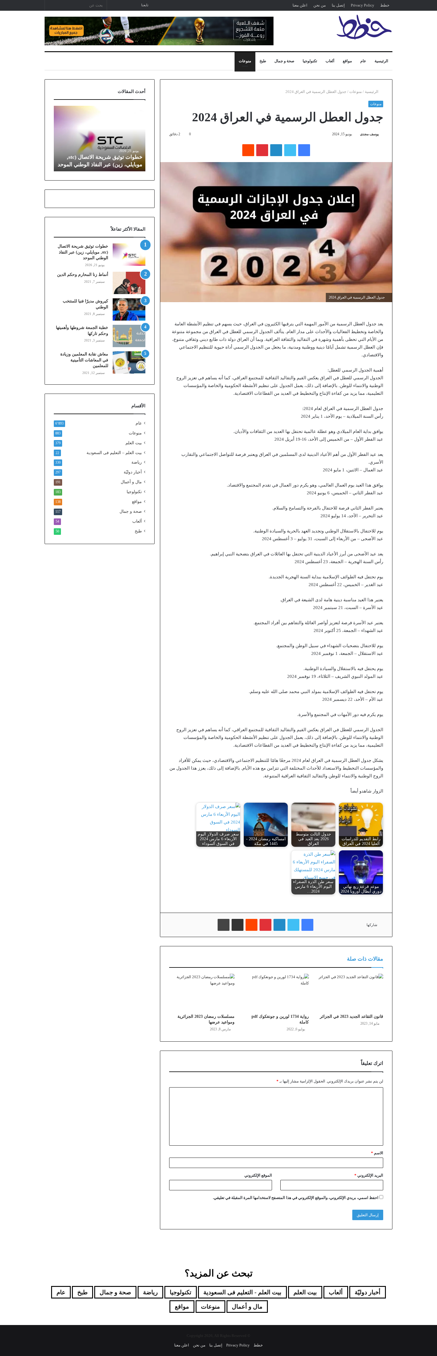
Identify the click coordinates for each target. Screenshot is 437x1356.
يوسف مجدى (369, 134)
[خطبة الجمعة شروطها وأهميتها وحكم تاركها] (129, 336)
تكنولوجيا (310, 61)
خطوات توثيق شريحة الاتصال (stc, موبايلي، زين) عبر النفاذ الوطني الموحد (83, 252)
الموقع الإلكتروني (258, 1175)
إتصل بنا (338, 5)
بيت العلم (133, 443)
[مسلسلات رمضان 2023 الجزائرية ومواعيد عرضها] (202, 992)
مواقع (347, 61)
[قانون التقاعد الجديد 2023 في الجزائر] (350, 992)
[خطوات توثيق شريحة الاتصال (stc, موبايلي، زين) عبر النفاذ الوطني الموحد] (129, 254)
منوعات (245, 61)
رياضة (136, 462)
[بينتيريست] (262, 150)
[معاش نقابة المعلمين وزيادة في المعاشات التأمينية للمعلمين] (129, 362)
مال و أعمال (131, 482)
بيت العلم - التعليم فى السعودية (242, 1292)
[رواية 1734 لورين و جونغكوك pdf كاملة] (276, 992)
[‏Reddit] (248, 150)
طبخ (263, 61)
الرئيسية (381, 61)
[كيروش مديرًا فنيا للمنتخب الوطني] (129, 309)
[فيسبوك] (304, 150)
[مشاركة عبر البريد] (237, 925)
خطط (384, 5)
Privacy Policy (362, 5)
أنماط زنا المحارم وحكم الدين (82, 274)
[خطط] (364, 27)
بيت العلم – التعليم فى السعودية (114, 452)
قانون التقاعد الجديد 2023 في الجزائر (351, 1016)
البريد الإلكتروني (368, 1175)
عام (363, 61)
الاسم (377, 1153)
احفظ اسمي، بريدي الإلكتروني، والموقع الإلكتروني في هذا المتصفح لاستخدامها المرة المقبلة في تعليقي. (295, 1197)
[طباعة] (223, 925)
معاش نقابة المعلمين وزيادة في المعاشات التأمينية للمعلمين (84, 360)
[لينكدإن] (276, 150)
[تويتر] (290, 150)
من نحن (319, 5)
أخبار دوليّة (133, 472)
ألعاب (330, 61)
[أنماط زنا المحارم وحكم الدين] (129, 283)
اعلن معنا (300, 5)
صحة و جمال (284, 61)
